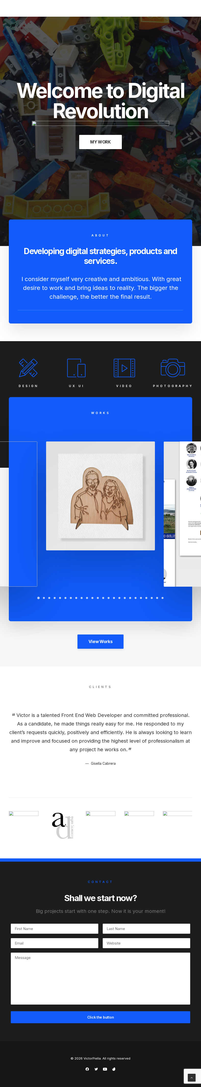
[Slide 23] (157, 598)
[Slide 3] (49, 598)
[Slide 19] (135, 598)
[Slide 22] (151, 598)
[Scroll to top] (192, 1077)
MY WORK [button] (100, 142)
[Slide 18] (130, 598)
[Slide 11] (92, 598)
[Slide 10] (87, 598)
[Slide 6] (65, 598)
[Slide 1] (38, 598)
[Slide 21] (146, 598)
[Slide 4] (54, 598)
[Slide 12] (97, 598)
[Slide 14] (108, 598)
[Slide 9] (81, 598)
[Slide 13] (103, 598)
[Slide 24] (162, 598)
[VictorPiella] (27, 8)
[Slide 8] (76, 598)
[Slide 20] (141, 598)
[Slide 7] (71, 598)
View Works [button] (100, 641)
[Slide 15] (114, 598)
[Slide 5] (60, 598)
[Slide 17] (124, 598)
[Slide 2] (44, 598)
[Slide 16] (119, 598)
